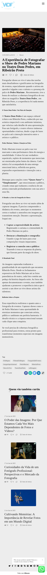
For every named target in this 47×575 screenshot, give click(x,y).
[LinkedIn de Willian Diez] (37, 566)
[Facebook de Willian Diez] (12, 566)
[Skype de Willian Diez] (24, 566)
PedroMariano (24, 364)
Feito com (23, 573)
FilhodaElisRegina (19, 361)
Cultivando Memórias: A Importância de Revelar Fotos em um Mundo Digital (22, 518)
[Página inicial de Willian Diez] (8, 6)
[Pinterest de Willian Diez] (21, 566)
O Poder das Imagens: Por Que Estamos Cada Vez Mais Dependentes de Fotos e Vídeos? (23, 425)
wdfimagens (32, 368)
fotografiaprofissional (10, 364)
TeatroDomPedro (20, 368)
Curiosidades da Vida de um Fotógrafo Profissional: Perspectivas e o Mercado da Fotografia (21, 472)
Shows (21, 55)
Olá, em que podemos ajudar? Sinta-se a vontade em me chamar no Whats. (25, 561)
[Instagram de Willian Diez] (15, 566)
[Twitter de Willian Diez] (9, 566)
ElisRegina (6, 361)
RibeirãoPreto (36, 364)
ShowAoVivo (7, 368)
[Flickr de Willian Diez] (18, 566)
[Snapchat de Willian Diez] (34, 566)
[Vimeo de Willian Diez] (28, 566)
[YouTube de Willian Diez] (31, 566)
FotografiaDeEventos (34, 361)
